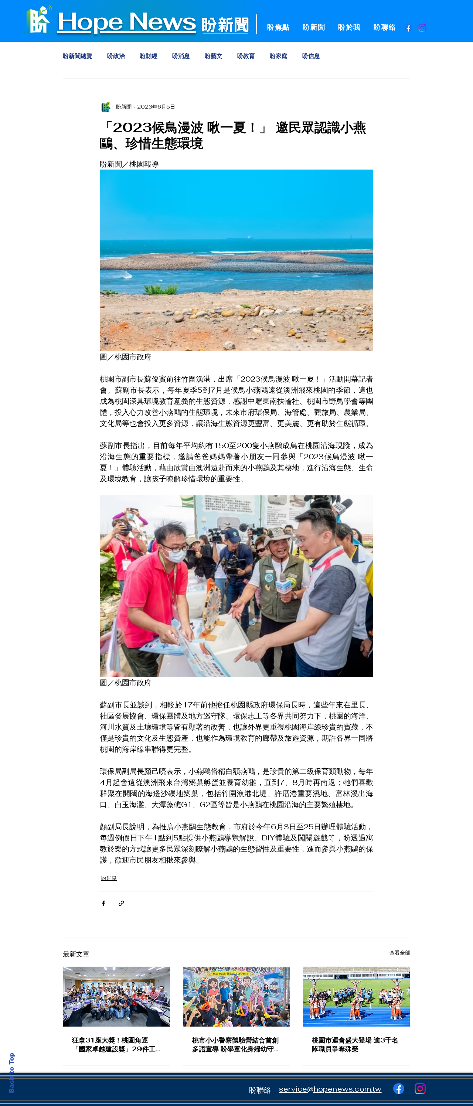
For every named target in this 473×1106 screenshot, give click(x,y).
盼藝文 (213, 56)
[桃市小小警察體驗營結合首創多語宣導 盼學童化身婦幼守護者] (236, 997)
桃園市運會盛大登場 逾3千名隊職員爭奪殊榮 (355, 1044)
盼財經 (148, 56)
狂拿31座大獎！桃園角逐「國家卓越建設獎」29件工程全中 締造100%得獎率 (114, 1045)
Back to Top (11, 1073)
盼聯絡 (260, 1090)
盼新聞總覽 (77, 56)
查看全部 (399, 952)
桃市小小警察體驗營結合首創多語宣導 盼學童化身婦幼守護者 (236, 1045)
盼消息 (181, 56)
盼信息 (311, 56)
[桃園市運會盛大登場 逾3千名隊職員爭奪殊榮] (356, 997)
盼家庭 (278, 56)
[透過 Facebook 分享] (103, 903)
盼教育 (246, 56)
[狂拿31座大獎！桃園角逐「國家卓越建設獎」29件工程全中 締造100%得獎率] (116, 997)
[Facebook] (408, 28)
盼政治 (116, 56)
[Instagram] (422, 28)
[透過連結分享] (121, 903)
